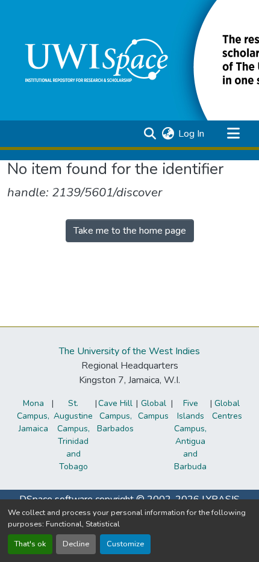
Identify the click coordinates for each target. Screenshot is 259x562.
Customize (125, 544)
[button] (149, 133)
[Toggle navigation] (233, 133)
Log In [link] (191, 133)
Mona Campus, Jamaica (33, 416)
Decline (76, 544)
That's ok (30, 544)
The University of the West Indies (129, 351)
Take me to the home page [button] (129, 230)
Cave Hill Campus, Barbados (115, 416)
